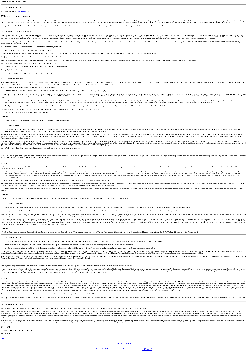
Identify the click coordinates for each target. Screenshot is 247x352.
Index (123, 349)
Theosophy (128, 343)
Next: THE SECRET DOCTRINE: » (145, 349)
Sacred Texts (120, 343)
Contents (3, 338)
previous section (23, 11)
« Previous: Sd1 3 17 (101, 349)
